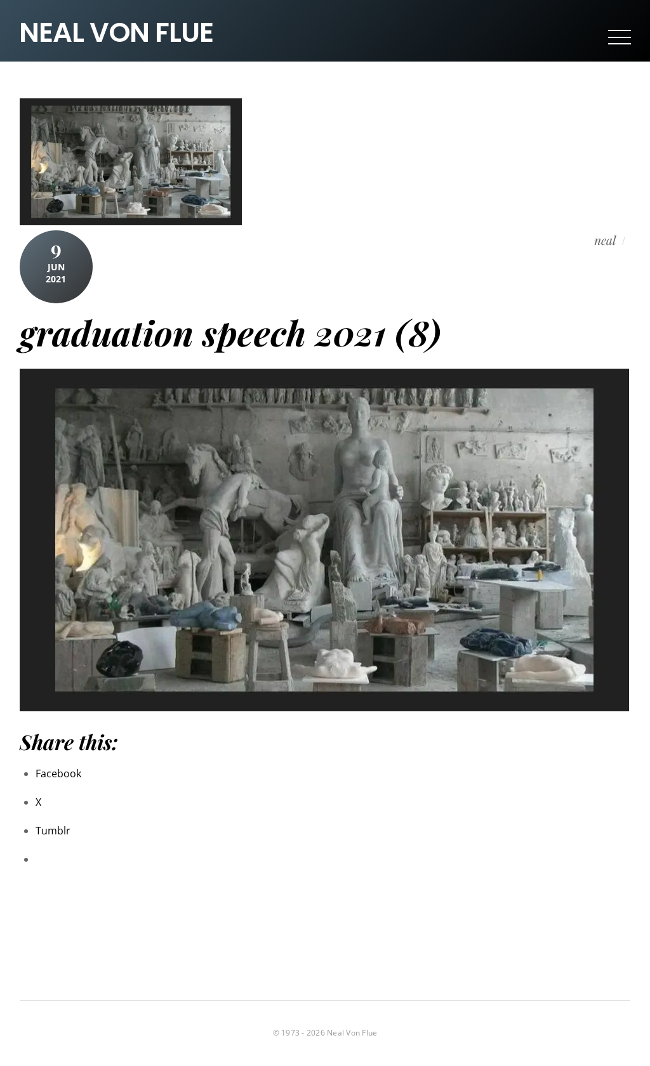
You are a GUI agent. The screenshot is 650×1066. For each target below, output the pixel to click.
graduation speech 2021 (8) (230, 332)
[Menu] (619, 36)
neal (605, 240)
